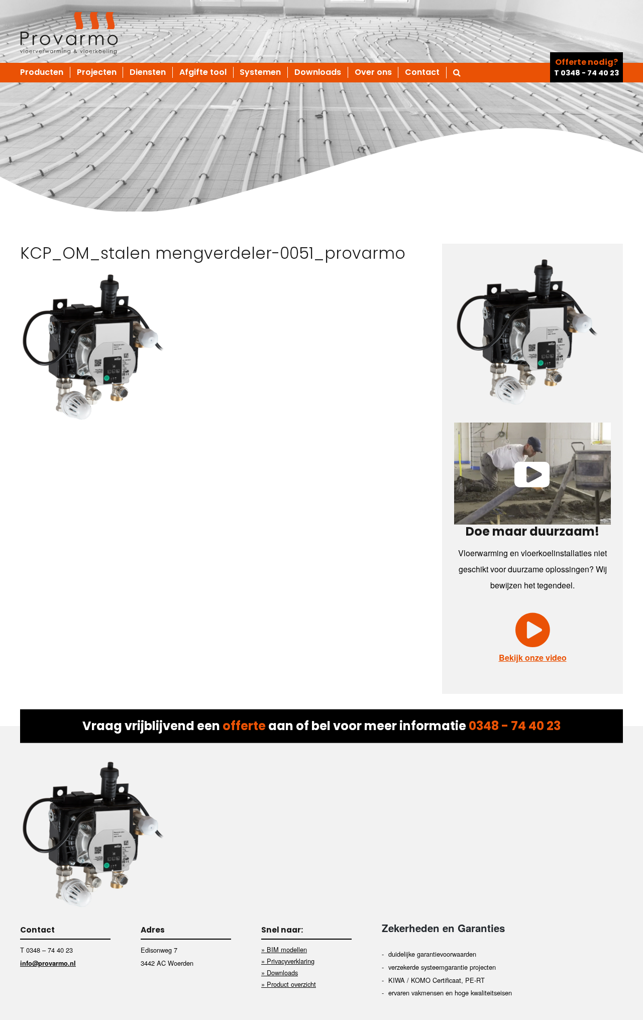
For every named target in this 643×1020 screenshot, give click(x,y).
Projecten (97, 72)
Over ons (373, 72)
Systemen (260, 72)
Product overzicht (291, 984)
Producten (41, 72)
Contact (422, 72)
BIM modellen (287, 949)
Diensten (148, 72)
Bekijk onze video (533, 657)
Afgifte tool (203, 72)
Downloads (317, 72)
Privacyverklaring (290, 961)
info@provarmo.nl (48, 963)
